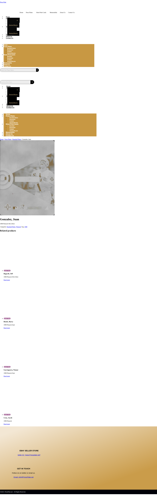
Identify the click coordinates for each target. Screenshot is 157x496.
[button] (30, 12)
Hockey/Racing (11, 53)
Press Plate (3, 2)
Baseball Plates (16, 139)
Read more (7, 280)
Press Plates (29, 12)
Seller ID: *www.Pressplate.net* (29, 455)
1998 (25, 227)
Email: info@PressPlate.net (24, 477)
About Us (62, 12)
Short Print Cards (41, 12)
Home (21, 12)
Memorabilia (53, 12)
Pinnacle (18, 227)
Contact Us (71, 12)
